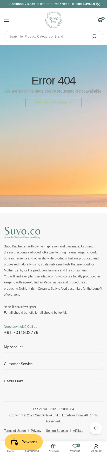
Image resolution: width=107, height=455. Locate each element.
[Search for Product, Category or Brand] (94, 36)
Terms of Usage (15, 431)
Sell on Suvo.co (57, 431)
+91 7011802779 (21, 332)
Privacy (36, 431)
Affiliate (78, 431)
